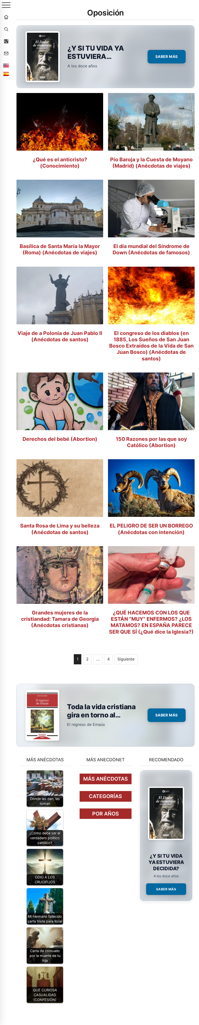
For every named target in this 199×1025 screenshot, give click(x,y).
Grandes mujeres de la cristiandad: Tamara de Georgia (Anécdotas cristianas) (60, 619)
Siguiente (125, 659)
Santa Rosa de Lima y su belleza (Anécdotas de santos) (60, 529)
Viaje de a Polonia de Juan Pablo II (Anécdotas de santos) (59, 336)
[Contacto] (6, 53)
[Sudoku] (6, 41)
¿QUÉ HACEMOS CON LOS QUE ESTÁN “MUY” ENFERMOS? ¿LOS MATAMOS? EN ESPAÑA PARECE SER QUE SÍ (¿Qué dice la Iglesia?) (151, 622)
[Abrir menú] (6, 5)
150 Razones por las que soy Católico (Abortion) (151, 442)
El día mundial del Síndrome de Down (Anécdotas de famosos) (151, 249)
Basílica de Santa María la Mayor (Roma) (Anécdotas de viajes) (60, 249)
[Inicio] (6, 17)
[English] (6, 65)
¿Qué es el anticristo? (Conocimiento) (60, 162)
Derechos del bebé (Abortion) (60, 439)
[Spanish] (6, 74)
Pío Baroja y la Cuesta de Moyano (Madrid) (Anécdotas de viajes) (151, 162)
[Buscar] (6, 29)
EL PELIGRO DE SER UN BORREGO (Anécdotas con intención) (151, 529)
